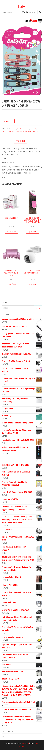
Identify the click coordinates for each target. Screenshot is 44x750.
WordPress (25, 743)
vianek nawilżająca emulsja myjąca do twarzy (26, 131)
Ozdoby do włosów (22, 129)
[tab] (22, 141)
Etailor (22, 6)
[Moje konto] (26, 21)
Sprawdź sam (8, 121)
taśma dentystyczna (10, 131)
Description (20, 141)
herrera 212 (34, 129)
